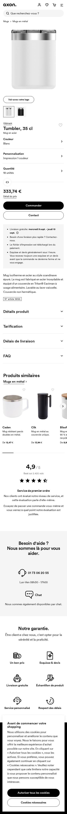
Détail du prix (10, 196)
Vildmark (7, 123)
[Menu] (62, 5)
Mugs (6, 21)
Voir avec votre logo (18, 99)
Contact (33, 215)
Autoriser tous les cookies (34, 792)
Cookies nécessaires (33, 802)
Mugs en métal (20, 21)
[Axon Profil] (9, 4)
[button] (8, 111)
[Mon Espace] (39, 5)
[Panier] (54, 5)
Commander (33, 205)
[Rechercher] (6, 13)
